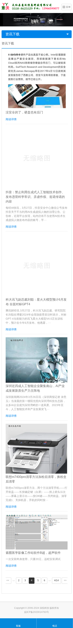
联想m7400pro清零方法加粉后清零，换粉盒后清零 (36, 479)
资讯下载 (12, 34)
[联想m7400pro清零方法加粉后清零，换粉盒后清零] (37, 449)
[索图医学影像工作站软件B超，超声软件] (37, 532)
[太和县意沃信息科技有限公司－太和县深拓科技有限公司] (31, 6)
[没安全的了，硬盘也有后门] (37, 80)
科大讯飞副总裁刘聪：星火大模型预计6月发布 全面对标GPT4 (36, 302)
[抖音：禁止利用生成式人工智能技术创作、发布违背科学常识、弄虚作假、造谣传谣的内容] (37, 158)
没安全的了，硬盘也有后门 (24, 112)
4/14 (56, 580)
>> (65, 580)
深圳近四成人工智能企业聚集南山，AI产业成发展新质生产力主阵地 (35, 388)
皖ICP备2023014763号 (36, 612)
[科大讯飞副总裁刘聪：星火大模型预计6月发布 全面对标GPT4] (37, 265)
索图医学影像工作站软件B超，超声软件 (33, 552)
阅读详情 (11, 119)
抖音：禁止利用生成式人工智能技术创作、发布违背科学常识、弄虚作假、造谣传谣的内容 (35, 196)
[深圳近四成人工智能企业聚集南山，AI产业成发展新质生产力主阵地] (37, 360)
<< (7, 580)
